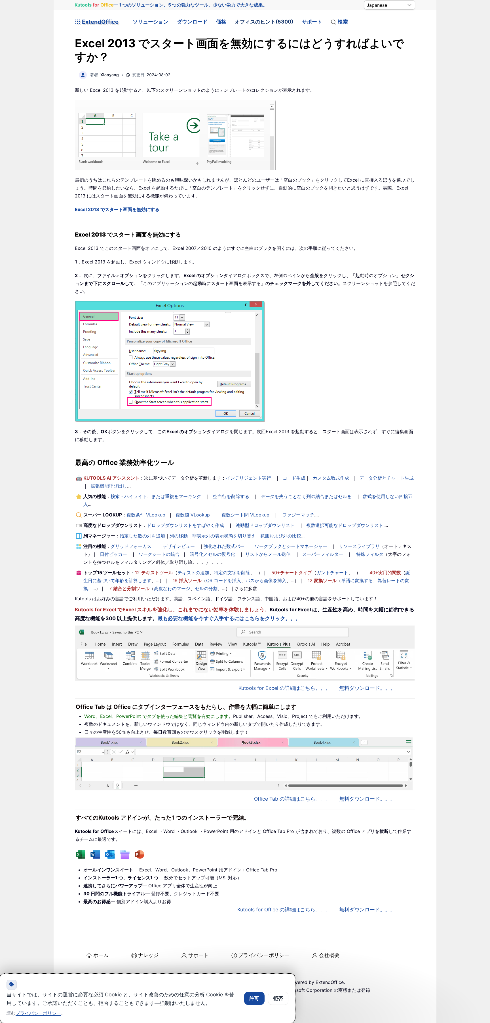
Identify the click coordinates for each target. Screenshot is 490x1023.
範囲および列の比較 (280, 536)
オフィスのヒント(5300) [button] (264, 22)
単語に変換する (357, 580)
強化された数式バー (224, 546)
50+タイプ (291, 572)
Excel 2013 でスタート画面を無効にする (117, 209)
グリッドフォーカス (131, 546)
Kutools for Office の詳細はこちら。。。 (284, 910)
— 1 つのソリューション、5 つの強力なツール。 (171, 5)
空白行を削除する (231, 496)
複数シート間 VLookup (245, 515)
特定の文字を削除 (232, 572)
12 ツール (154, 572)
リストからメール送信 (268, 554)
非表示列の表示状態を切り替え (224, 536)
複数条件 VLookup (145, 515)
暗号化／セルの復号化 (212, 554)
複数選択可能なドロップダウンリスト (344, 525)
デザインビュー (179, 546)
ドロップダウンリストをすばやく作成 (185, 525)
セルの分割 (206, 588)
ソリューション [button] (150, 22)
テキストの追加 (193, 572)
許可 (254, 998)
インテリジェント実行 (248, 478)
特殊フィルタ (369, 554)
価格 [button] (221, 22)
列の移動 (179, 536)
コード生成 (294, 478)
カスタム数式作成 (331, 478)
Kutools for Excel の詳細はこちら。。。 (284, 688)
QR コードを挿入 (223, 580)
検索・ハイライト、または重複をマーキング (156, 496)
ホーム (101, 955)
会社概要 (329, 955)
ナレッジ (148, 955)
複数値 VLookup (193, 515)
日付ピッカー (113, 554)
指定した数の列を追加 (142, 536)
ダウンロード (192, 22)
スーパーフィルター (322, 554)
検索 (343, 22)
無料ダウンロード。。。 (367, 688)
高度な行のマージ (172, 588)
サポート (312, 22)
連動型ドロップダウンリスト (265, 525)
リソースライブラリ (359, 546)
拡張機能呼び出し (109, 486)
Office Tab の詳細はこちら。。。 (292, 799)
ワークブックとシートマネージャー (291, 546)
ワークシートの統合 (159, 554)
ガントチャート (332, 572)
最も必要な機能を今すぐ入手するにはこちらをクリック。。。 (229, 618)
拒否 (278, 998)
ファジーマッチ (298, 515)
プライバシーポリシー (263, 955)
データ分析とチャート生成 (386, 478)
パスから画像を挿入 (266, 580)
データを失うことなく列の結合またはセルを (306, 496)
